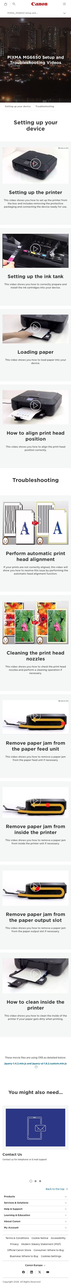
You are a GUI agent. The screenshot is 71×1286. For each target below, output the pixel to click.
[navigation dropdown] (64, 4)
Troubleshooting (45, 106)
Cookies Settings (51, 1256)
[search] (14, 4)
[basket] (6, 4)
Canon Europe (34, 1265)
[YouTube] (47, 1272)
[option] (35, 1139)
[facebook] (23, 1272)
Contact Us (12, 1154)
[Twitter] (39, 1272)
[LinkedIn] (31, 1272)
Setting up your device (18, 106)
